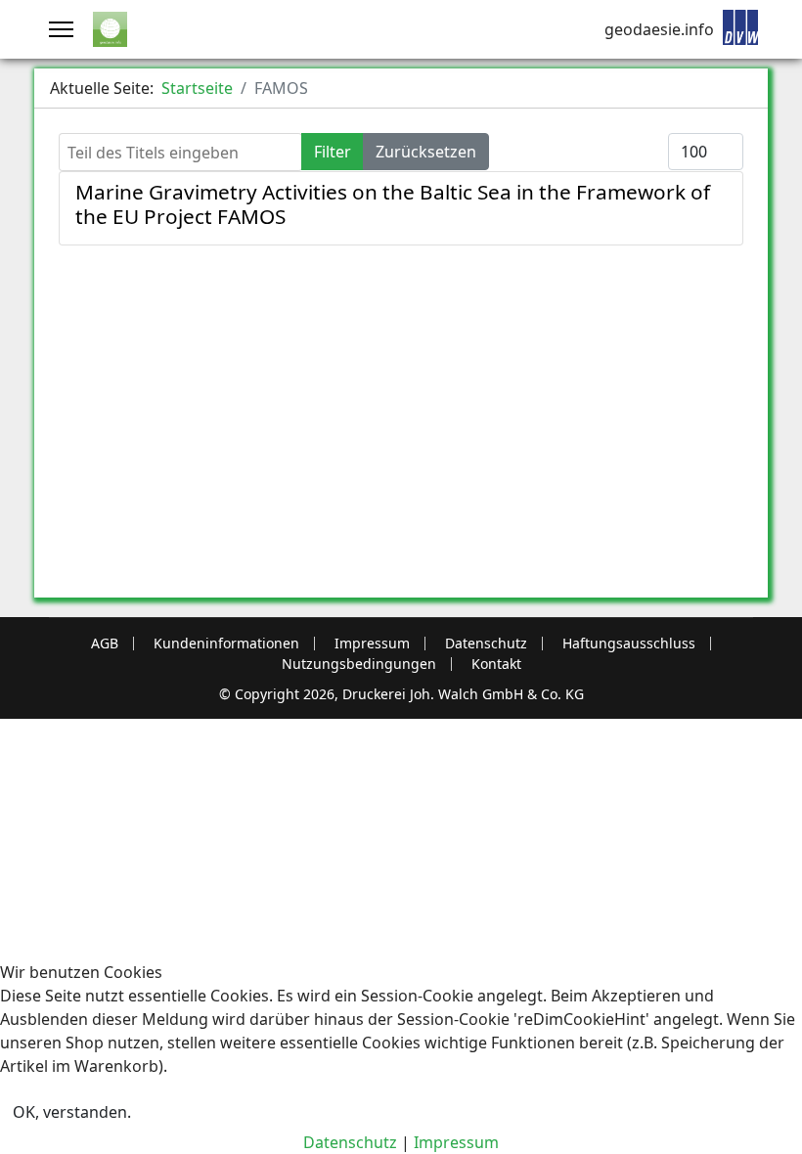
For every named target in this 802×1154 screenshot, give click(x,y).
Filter (332, 151)
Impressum (372, 643)
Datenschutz (486, 643)
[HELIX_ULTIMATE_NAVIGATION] (61, 29)
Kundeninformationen (226, 643)
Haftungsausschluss (628, 643)
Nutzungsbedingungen (359, 664)
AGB (104, 643)
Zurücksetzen (426, 151)
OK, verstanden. (72, 1112)
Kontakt (496, 664)
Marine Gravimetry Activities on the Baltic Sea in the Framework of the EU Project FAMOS (392, 204)
